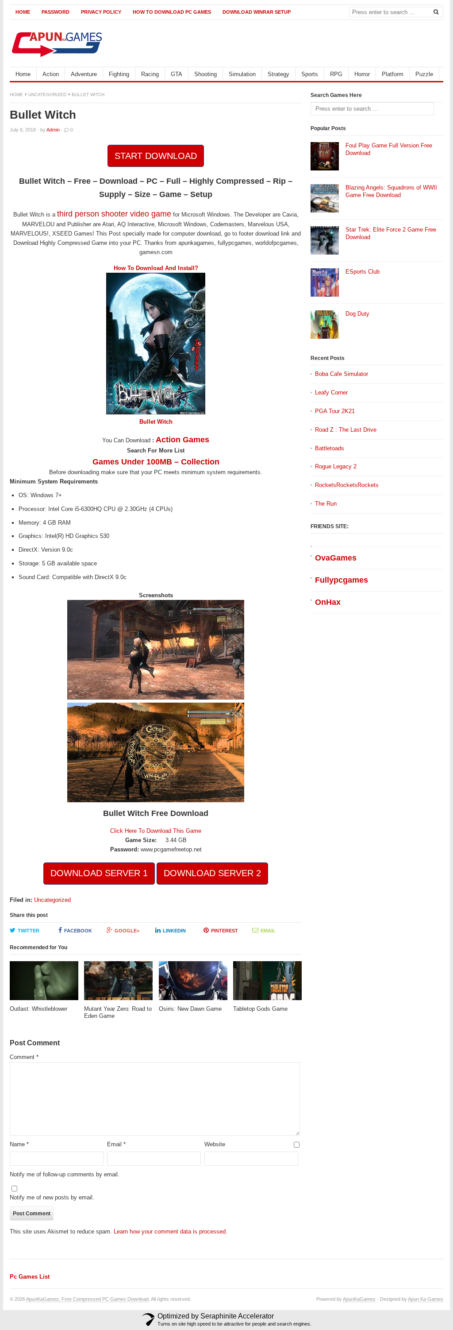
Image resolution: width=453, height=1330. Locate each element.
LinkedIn (174, 930)
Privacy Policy (101, 12)
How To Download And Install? (156, 268)
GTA (176, 74)
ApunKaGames (359, 1299)
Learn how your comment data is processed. (170, 1231)
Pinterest (224, 930)
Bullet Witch (156, 421)
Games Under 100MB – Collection (155, 461)
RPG (336, 74)
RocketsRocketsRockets (347, 485)
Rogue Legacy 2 (336, 466)
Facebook (78, 930)
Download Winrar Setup (257, 12)
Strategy (278, 74)
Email (268, 930)
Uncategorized (47, 94)
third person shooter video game (114, 213)
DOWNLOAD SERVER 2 (212, 873)
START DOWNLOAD (156, 156)
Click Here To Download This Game (155, 830)
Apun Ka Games (425, 1299)
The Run (326, 503)
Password (55, 12)
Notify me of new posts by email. (52, 1197)
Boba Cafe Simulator (341, 374)
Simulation (242, 74)
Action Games (182, 439)
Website (214, 1144)
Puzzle (424, 74)
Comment (24, 1057)
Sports (309, 74)
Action (50, 74)
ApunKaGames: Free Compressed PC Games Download (87, 1299)
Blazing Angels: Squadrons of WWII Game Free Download (391, 191)
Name (19, 1144)
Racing (150, 74)
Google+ (127, 930)
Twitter (28, 930)
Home (22, 12)
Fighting (119, 74)
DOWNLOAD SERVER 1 (99, 873)
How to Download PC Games (172, 12)
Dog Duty (357, 313)
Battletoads (329, 448)
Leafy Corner (331, 392)
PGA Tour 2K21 (335, 411)
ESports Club (363, 271)
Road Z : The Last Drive (345, 429)
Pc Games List (30, 1276)
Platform (392, 74)
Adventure (84, 74)
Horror (362, 74)
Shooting (205, 74)
